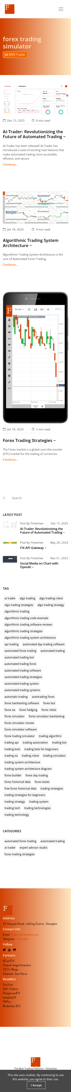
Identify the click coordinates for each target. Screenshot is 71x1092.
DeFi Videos (10, 989)
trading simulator (54, 755)
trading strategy (15, 801)
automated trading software (23, 670)
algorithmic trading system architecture (30, 637)
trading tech (12, 808)
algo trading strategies (19, 605)
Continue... (10, 164)
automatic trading (16, 696)
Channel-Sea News (15, 974)
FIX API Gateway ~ (33, 548)
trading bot (59, 742)
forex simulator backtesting (46, 716)
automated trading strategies (23, 677)
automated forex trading (20, 651)
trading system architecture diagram (28, 768)
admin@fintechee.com (25, 934)
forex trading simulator (20, 736)
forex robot (48, 710)
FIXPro (7, 1001)
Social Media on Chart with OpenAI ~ (39, 565)
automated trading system (22, 683)
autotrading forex (43, 696)
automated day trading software (44, 644)
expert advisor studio (33, 847)
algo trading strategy (50, 605)
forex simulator (15, 716)
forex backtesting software (22, 703)
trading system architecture (22, 762)
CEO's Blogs (10, 969)
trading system (38, 801)
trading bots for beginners (41, 749)
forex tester (42, 782)
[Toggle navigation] (61, 9)
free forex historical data (20, 788)
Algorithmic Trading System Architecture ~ (31, 242)
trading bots (12, 749)
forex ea (10, 710)
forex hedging (28, 710)
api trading (12, 644)
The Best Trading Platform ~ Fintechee (35, 1068)
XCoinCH (8, 961)
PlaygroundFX (11, 993)
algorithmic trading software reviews (28, 624)
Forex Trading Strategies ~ (29, 440)
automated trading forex (20, 664)
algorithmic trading (17, 611)
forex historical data (17, 782)
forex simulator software (21, 729)
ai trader (10, 598)
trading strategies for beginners (25, 795)
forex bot (49, 703)
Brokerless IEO (12, 1006)
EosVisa (8, 984)
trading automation (35, 742)
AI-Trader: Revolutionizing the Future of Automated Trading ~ (34, 134)
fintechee (23, 939)
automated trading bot (19, 657)
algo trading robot (51, 598)
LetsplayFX (9, 997)
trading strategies (52, 788)
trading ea (11, 755)
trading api (12, 742)
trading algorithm (50, 736)
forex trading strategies (20, 854)
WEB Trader (17, 54)
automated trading (53, 651)
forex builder (13, 775)
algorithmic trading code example (26, 618)
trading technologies (37, 808)
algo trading (27, 598)
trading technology (17, 814)
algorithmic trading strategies (24, 631)
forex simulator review (19, 723)
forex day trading (37, 775)
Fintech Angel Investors (17, 965)
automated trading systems (22, 690)
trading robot (30, 755)
